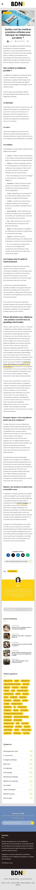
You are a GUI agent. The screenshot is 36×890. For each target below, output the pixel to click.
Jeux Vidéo (24, 710)
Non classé (7, 785)
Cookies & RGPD (15, 883)
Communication (22, 690)
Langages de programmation (13, 713)
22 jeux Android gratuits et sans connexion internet (20, 661)
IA (14, 707)
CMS (13, 690)
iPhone (16, 710)
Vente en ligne (26, 730)
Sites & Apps (7, 798)
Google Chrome (17, 704)
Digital (18, 694)
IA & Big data (7, 768)
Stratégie (18, 726)
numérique (7, 720)
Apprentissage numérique (12, 684)
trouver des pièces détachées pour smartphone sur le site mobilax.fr (16, 364)
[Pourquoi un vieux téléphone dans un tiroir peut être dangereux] (6, 628)
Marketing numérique (10, 777)
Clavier (6, 690)
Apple (16, 681)
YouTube (26, 733)
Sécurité (26, 726)
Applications (25, 681)
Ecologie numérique (10, 760)
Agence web (8, 681)
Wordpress (17, 733)
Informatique (7, 773)
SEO (17, 723)
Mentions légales (26, 883)
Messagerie (7, 717)
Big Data (6, 687)
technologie (8, 730)
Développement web (10, 751)
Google (6, 704)
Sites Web (25, 723)
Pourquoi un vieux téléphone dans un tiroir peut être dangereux (21, 628)
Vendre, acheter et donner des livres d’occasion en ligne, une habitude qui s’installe (22, 654)
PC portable (17, 720)
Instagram (7, 710)
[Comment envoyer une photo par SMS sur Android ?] (6, 644)
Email (6, 697)
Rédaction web (8, 723)
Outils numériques (9, 790)
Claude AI (24, 687)
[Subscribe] (32, 823)
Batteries (26, 684)
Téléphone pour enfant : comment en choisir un (21, 636)
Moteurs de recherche (21, 717)
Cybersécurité (8, 694)
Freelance (17, 700)
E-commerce (8, 755)
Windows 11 (7, 733)
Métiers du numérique (10, 781)
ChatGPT (15, 687)
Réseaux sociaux (8, 794)
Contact (3, 883)
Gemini (25, 700)
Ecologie (25, 694)
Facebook (23, 697)
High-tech (7, 13)
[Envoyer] (30, 609)
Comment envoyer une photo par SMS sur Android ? (22, 645)
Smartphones (12, 571)
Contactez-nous (7, 863)
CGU (8, 883)
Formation (7, 700)
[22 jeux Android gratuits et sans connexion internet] (6, 661)
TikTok (17, 730)
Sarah (18, 586)
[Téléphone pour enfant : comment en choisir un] (6, 636)
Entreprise (14, 697)
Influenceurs (22, 707)
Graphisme (7, 707)
